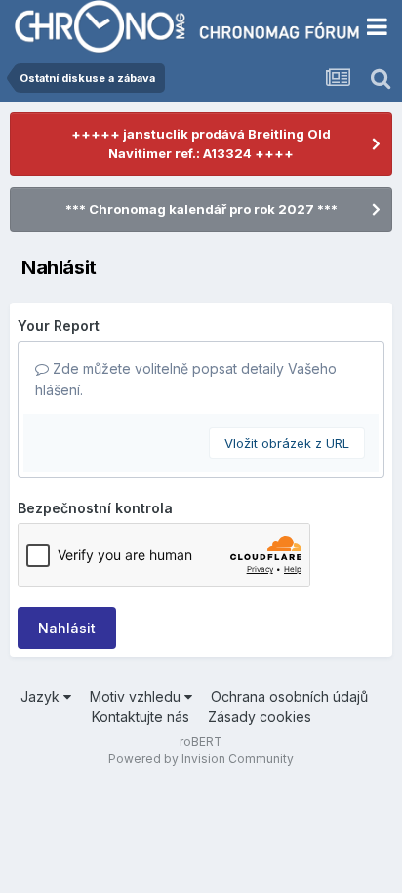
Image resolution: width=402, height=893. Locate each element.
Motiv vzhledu (137, 696)
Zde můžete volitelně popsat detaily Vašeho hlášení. (186, 379)
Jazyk (41, 696)
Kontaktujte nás (140, 717)
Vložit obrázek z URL (286, 443)
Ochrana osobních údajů (289, 696)
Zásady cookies (259, 717)
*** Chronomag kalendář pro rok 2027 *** (201, 209)
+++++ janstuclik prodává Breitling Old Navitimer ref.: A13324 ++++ (201, 143)
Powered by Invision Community (201, 758)
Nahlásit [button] (67, 628)
